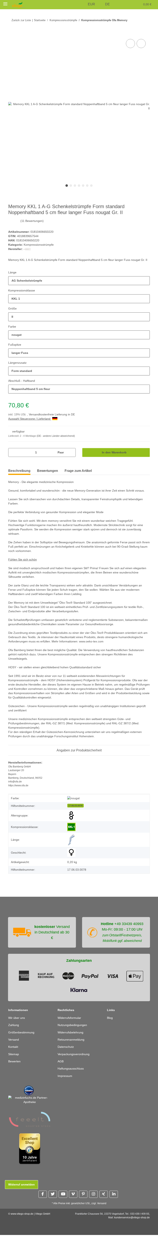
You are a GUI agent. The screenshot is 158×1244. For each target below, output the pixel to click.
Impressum (65, 1085)
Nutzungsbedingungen (73, 1034)
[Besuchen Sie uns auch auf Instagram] (93, 1203)
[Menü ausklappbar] (5, 3)
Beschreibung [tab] (19, 475)
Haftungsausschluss (71, 1078)
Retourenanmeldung (72, 1049)
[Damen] (71, 862)
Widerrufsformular (71, 1027)
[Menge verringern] (12, 457)
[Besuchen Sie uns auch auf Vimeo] (73, 1203)
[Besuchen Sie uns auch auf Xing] (103, 1203)
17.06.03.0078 (75, 814)
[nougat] (73, 807)
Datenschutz (66, 1056)
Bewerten (14, 1070)
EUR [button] (92, 4)
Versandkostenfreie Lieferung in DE (53, 419)
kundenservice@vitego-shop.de (132, 1226)
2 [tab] (71, 186)
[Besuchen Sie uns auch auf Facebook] (42, 1203)
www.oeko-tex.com (124, 650)
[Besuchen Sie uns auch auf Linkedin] (113, 1203)
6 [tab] (87, 186)
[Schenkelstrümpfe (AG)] (71, 848)
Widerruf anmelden (21, 1194)
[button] (83, 4)
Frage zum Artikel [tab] (78, 475)
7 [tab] (91, 186)
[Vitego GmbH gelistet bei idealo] (29, 1099)
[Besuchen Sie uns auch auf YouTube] (63, 1203)
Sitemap (14, 1063)
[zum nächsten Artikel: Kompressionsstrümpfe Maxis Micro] (145, 20)
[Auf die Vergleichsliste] (130, 43)
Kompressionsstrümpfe (39, 245)
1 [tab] (66, 186)
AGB (60, 1070)
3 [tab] (75, 186)
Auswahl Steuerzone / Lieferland (31, 423)
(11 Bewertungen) (32, 221)
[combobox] (79, 285)
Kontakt (13, 1056)
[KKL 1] (71, 836)
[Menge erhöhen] (71, 457)
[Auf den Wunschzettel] (141, 43)
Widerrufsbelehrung (72, 1041)
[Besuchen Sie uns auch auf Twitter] (53, 1203)
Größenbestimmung (22, 1041)
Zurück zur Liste (21, 20)
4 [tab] (79, 186)
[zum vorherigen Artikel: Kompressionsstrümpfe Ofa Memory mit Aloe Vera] (136, 20)
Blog (110, 1027)
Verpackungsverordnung (75, 1063)
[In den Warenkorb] (11, 33)
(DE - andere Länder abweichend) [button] (56, 440)
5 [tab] (83, 186)
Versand (14, 1049)
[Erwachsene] (71, 824)
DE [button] (108, 4)
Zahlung (14, 1034)
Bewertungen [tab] (47, 475)
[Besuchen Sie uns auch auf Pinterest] (83, 1203)
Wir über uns (17, 1027)
